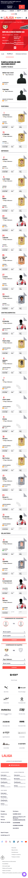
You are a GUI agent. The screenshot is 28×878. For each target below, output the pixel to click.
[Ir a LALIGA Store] (14, 14)
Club (2, 54)
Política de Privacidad (7, 868)
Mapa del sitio (15, 849)
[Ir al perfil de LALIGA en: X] (15, 48)
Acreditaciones (15, 852)
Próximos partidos (21, 54)
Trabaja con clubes (16, 856)
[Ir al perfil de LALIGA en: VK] (22, 841)
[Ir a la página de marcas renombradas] (6, 858)
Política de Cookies (6, 870)
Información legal (6, 866)
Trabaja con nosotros (16, 854)
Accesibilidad (5, 863)
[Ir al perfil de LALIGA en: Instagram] (6, 841)
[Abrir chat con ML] (24, 874)
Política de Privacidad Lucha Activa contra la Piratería (14, 872)
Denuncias (14, 847)
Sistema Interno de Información (9, 861)
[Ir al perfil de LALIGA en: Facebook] (2, 841)
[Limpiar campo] (24, 659)
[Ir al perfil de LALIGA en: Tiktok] (18, 841)
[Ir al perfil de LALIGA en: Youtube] (26, 841)
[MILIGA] (25, 17)
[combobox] (14, 631)
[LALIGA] (9, 18)
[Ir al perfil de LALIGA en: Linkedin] (14, 841)
